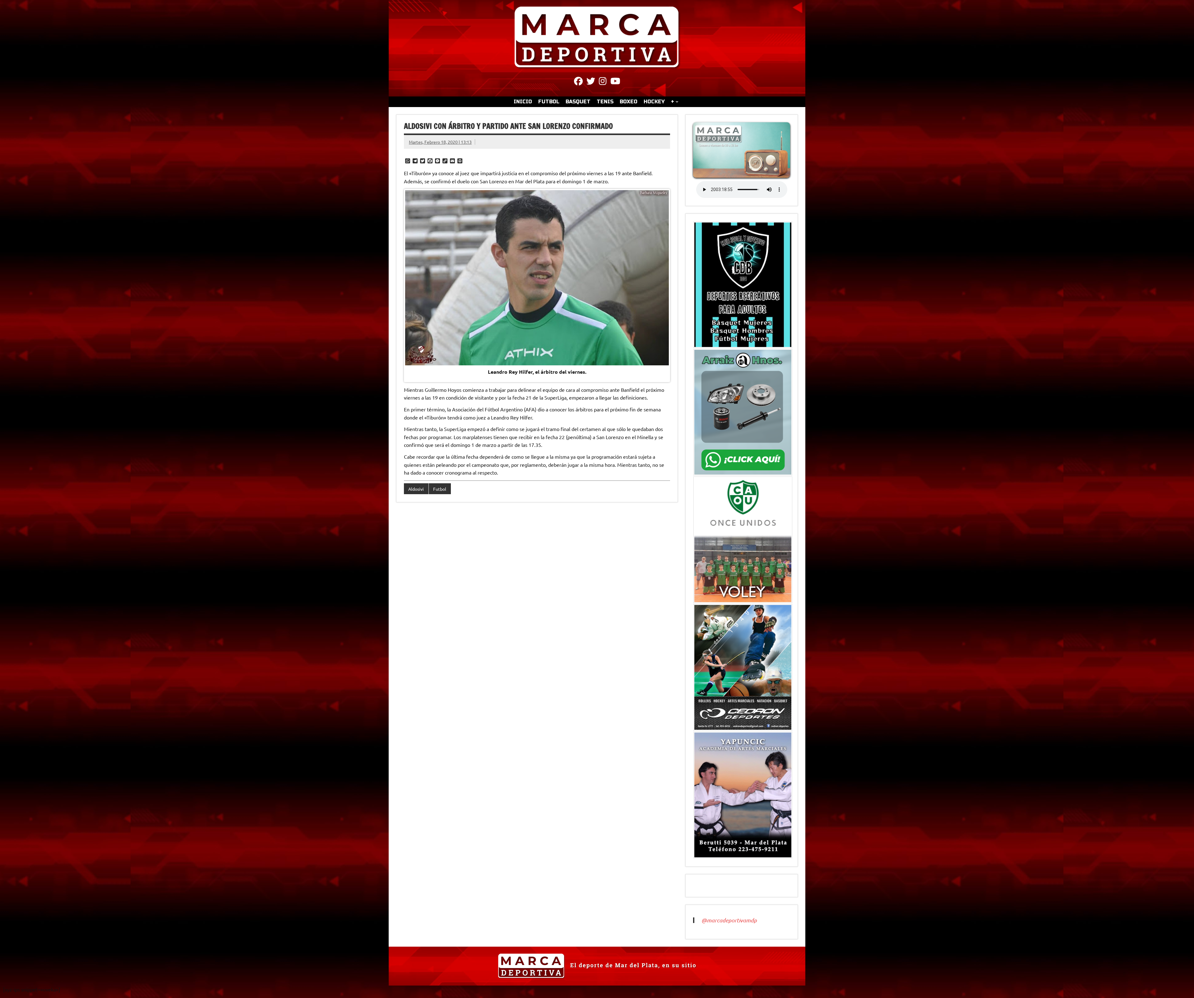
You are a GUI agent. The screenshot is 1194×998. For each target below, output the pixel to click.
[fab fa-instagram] (603, 82)
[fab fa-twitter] (590, 82)
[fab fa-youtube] (615, 82)
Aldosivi (416, 489)
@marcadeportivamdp (729, 920)
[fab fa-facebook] (578, 82)
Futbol (439, 489)
